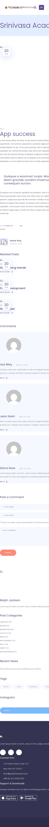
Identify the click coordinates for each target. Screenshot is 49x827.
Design (3, 626)
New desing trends (13, 268)
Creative (4, 622)
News (2, 637)
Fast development (13, 288)
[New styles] (1, 301)
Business (33, 687)
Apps (19, 687)
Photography (6, 641)
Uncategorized (7, 652)
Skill (2, 129)
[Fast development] (2, 281)
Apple (6, 687)
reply (2, 378)
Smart (3, 648)
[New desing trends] (1, 260)
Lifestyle (4, 633)
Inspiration (5, 629)
